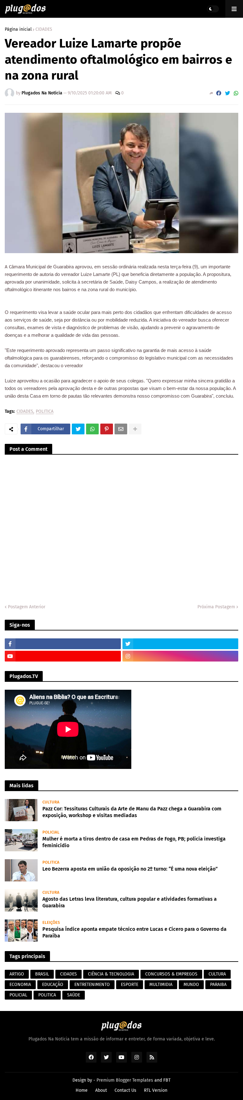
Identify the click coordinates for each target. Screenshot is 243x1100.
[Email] (121, 429)
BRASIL (42, 974)
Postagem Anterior (26, 607)
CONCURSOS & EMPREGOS (171, 974)
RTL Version (155, 1090)
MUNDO (191, 984)
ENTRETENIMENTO (92, 984)
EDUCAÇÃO (52, 984)
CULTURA (217, 974)
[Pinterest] (106, 429)
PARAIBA (218, 984)
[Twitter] (227, 93)
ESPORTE (129, 984)
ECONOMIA (20, 984)
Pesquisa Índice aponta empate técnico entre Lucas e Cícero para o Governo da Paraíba (134, 932)
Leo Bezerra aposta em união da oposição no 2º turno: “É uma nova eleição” (130, 869)
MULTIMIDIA (160, 984)
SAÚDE (73, 995)
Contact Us (125, 1090)
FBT (167, 1080)
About (101, 1090)
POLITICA (44, 411)
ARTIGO (16, 974)
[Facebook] (218, 93)
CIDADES (43, 29)
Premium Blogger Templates (125, 1080)
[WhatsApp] (236, 93)
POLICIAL (18, 995)
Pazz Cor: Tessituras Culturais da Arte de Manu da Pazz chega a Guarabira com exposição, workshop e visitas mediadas (131, 812)
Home (82, 1090)
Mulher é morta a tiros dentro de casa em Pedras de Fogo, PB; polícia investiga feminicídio (134, 842)
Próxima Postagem (216, 607)
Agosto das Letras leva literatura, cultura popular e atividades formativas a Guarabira (129, 902)
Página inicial (18, 29)
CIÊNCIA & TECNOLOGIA (111, 974)
